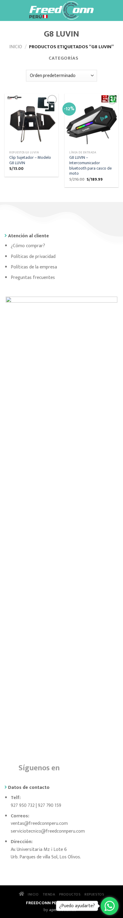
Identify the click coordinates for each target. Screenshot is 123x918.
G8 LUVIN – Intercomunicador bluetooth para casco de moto (90, 165)
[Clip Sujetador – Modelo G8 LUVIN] (31, 120)
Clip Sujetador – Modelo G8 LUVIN (30, 160)
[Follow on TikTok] (97, 767)
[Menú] (8, 10)
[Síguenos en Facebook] (69, 767)
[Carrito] (116, 10)
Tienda (49, 894)
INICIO (31, 894)
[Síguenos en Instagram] (83, 767)
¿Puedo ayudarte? (77, 906)
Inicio (15, 47)
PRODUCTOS (70, 894)
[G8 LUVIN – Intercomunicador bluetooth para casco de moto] (91, 120)
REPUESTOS (94, 894)
